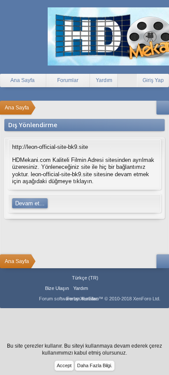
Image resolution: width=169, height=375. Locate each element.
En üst (106, 288)
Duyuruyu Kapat (163, 350)
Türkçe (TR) (85, 277)
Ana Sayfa (95, 288)
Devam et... (30, 203)
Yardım (104, 80)
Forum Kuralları (82, 298)
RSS (117, 288)
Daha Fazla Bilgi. (94, 365)
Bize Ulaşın (57, 288)
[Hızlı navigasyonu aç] (162, 108)
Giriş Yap (153, 80)
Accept (64, 365)
